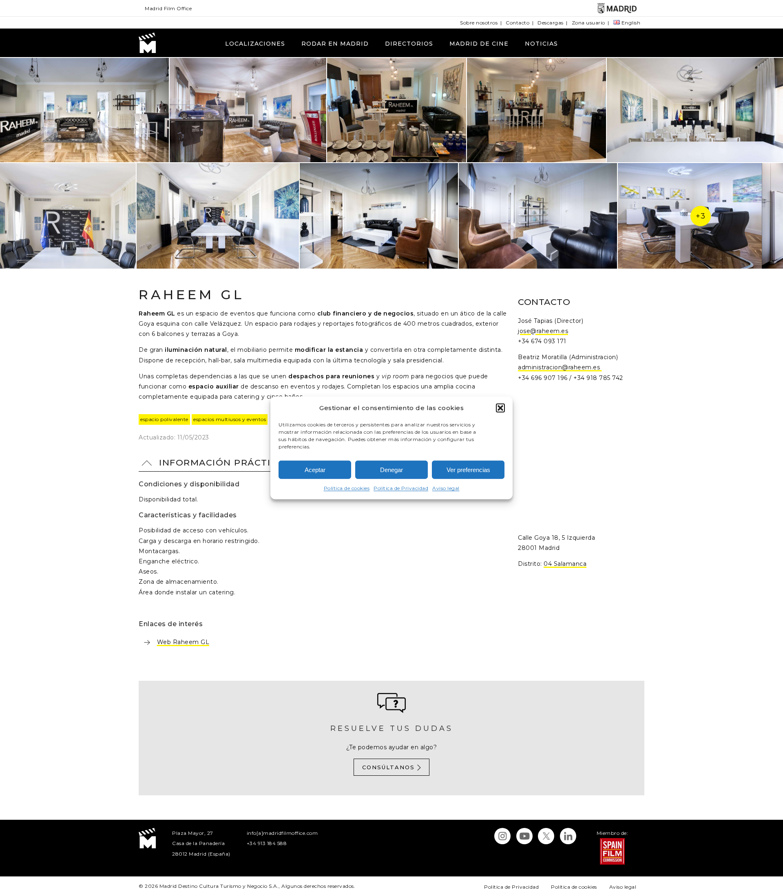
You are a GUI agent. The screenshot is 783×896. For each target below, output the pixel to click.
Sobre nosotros (479, 23)
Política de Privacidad (401, 488)
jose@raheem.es (543, 331)
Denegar (391, 469)
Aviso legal (446, 488)
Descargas (550, 23)
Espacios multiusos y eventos (229, 419)
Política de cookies (347, 488)
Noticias (541, 43)
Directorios (409, 43)
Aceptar (315, 469)
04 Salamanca (565, 563)
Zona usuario (588, 23)
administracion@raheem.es (560, 367)
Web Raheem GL (183, 642)
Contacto (517, 23)
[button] (500, 408)
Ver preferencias (468, 469)
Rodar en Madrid (335, 43)
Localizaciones (255, 43)
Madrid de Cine (479, 43)
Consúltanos (388, 767)
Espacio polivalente (164, 419)
